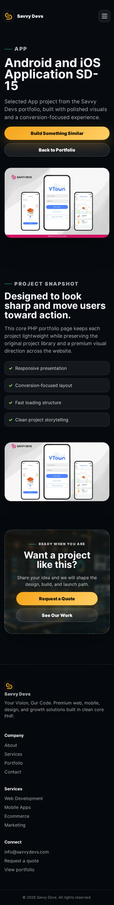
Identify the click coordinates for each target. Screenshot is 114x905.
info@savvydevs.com (26, 852)
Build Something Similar (57, 133)
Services (13, 754)
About (10, 745)
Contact (12, 772)
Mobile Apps (17, 807)
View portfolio (19, 869)
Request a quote (21, 860)
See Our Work (57, 615)
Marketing (14, 825)
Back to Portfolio (57, 150)
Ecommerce (16, 816)
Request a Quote (57, 598)
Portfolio (13, 763)
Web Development (23, 798)
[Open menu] (105, 16)
